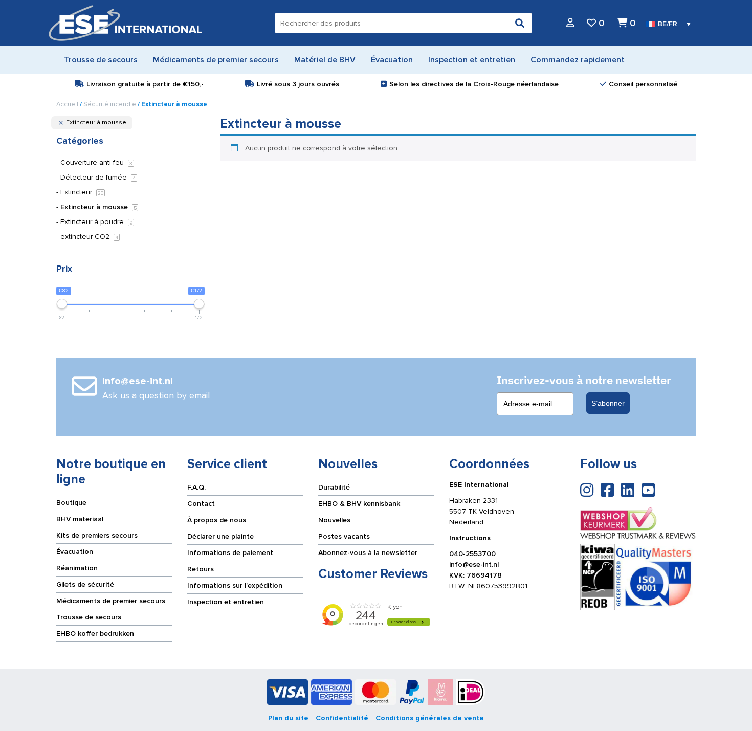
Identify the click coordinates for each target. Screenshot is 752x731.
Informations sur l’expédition (234, 585)
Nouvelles (334, 520)
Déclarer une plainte (220, 536)
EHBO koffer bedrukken (95, 633)
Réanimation (77, 568)
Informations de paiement (230, 552)
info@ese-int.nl (474, 564)
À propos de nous (216, 520)
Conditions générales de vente (429, 718)
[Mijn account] (570, 23)
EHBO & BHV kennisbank (359, 503)
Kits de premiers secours (97, 535)
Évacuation (74, 551)
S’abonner (608, 403)
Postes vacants (344, 536)
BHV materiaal (79, 519)
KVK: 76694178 (475, 575)
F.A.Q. (196, 487)
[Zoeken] (519, 23)
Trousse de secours (88, 617)
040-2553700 (472, 553)
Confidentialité (342, 718)
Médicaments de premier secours (110, 600)
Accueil (67, 104)
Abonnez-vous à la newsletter (367, 552)
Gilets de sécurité (85, 584)
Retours (200, 569)
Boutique (71, 502)
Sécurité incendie (109, 104)
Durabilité (334, 487)
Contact (201, 503)
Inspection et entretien (225, 601)
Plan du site (288, 718)
